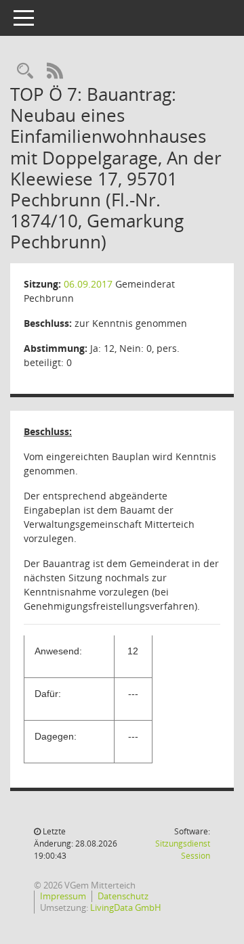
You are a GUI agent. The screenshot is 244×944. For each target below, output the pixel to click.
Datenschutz (123, 896)
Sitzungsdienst (182, 849)
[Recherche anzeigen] (25, 71)
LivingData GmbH (125, 907)
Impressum (63, 896)
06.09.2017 (88, 283)
